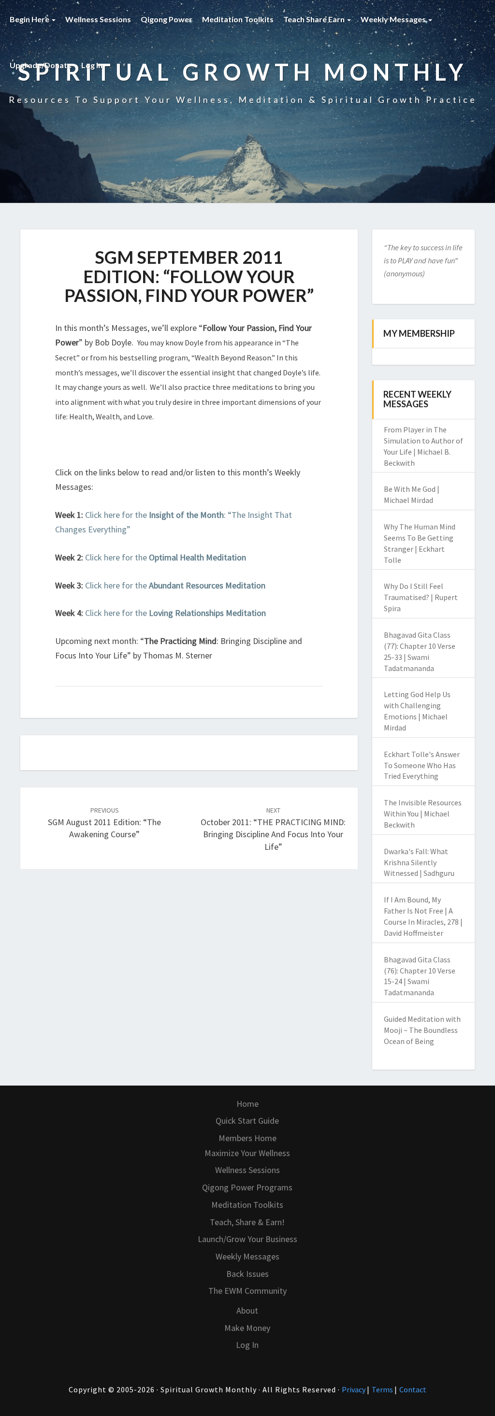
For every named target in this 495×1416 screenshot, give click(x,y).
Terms (383, 1389)
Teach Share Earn (314, 19)
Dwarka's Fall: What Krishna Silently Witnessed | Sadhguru (419, 862)
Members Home (247, 1138)
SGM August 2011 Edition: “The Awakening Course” (104, 823)
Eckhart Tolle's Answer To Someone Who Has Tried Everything (422, 765)
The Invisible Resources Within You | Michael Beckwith (423, 814)
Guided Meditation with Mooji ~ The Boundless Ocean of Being (422, 1030)
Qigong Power (166, 19)
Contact (412, 1389)
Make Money (247, 1327)
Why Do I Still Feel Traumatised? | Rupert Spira (421, 597)
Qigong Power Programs (247, 1187)
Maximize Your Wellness (247, 1153)
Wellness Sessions (98, 19)
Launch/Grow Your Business (247, 1238)
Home (247, 1103)
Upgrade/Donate (41, 65)
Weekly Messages (394, 19)
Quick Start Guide (247, 1120)
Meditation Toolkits (238, 19)
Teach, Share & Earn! (247, 1222)
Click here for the (165, 557)
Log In (91, 65)
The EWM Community (247, 1290)
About (247, 1310)
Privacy (354, 1389)
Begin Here (30, 19)
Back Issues (247, 1273)
